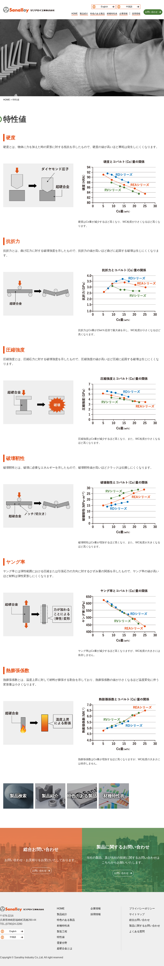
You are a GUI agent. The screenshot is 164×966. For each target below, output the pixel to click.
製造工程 (62, 931)
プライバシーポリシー (142, 908)
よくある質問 (137, 931)
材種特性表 (112, 14)
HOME (74, 14)
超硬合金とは (64, 948)
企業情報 (123, 14)
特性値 (61, 937)
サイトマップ (137, 914)
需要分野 (62, 942)
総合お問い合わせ (139, 920)
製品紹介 (84, 14)
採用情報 (136, 14)
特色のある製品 (97, 14)
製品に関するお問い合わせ (144, 925)
